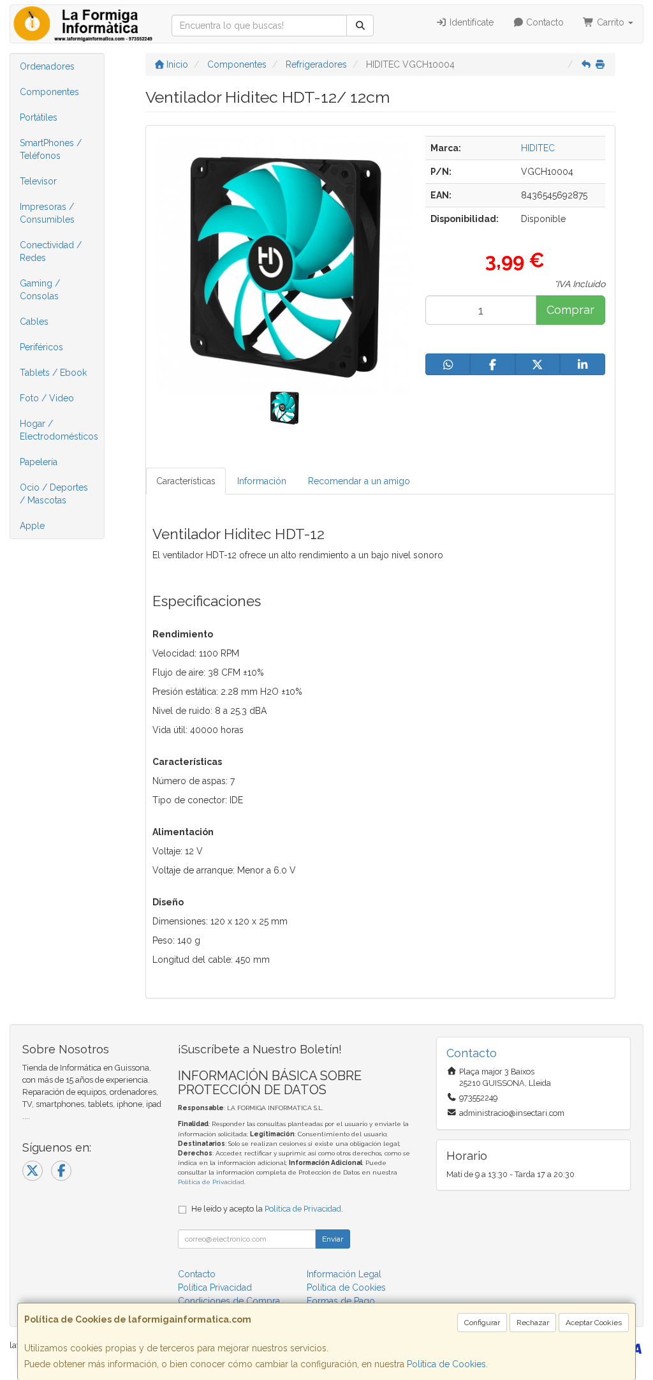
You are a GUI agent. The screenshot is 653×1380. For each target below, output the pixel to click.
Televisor (38, 181)
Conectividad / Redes (51, 251)
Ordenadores (47, 66)
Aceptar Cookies (594, 1322)
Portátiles (38, 117)
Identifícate (470, 22)
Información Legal (344, 1274)
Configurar (482, 1322)
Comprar (570, 309)
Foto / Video (47, 398)
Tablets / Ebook (53, 372)
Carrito (610, 22)
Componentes (49, 92)
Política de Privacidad (211, 1181)
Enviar (332, 1239)
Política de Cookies (446, 1364)
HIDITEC (538, 148)
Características (186, 481)
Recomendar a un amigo (359, 481)
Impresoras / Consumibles (47, 213)
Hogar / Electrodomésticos (59, 430)
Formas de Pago (341, 1301)
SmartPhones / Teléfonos (51, 149)
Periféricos (41, 347)
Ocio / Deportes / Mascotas (54, 493)
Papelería (38, 462)
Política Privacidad (215, 1287)
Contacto (544, 22)
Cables (34, 321)
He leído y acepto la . (267, 1208)
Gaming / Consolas (40, 289)
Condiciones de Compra (229, 1301)
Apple (32, 526)
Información (261, 481)
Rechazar (533, 1322)
